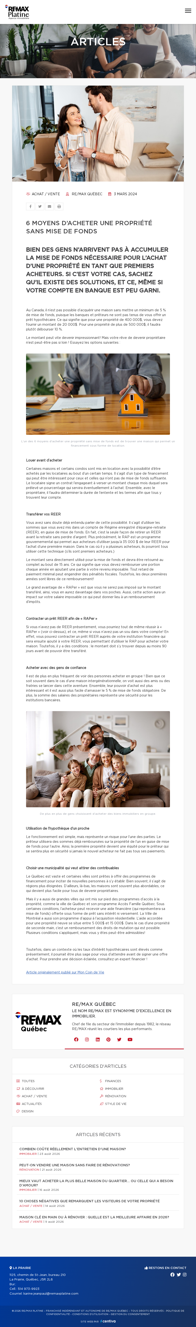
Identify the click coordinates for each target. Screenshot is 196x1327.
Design (27, 1111)
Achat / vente (45, 194)
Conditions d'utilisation (90, 1314)
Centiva (108, 1321)
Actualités (31, 1104)
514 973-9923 (28, 1289)
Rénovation (115, 1096)
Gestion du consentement (130, 1314)
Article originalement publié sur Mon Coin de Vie (65, 972)
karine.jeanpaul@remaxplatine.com (50, 1293)
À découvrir (32, 1089)
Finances (112, 1081)
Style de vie (115, 1104)
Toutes (28, 1081)
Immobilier (113, 1089)
